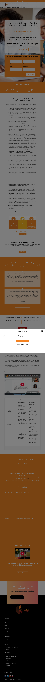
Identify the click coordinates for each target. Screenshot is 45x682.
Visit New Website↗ (22, 341)
